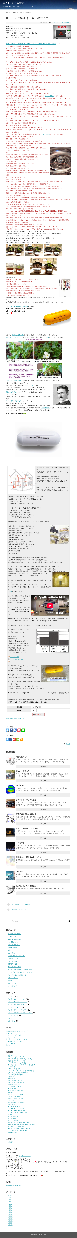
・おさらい (10, 1055)
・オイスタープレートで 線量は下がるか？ (20, 1065)
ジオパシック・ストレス (14, 1041)
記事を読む (43, 766)
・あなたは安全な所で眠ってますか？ (19, 1128)
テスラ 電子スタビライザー (60, 23)
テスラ (68, 744)
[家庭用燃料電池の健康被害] (10, 818)
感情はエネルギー (14, 945)
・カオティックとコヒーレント (16, 1112)
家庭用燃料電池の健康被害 (26, 814)
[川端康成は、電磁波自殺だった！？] (10, 861)
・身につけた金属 (12, 1120)
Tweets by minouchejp (13, 1185)
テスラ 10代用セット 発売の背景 (20, 969)
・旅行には (10, 1077)
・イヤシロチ (10, 1104)
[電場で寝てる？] (10, 760)
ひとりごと (11, 1018)
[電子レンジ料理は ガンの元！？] (15, 730)
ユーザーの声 (14, 657)
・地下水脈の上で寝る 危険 (15, 1126)
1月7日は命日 (12, 961)
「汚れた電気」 (45, 408)
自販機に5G (12, 983)
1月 (10, 1201)
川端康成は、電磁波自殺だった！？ (29, 857)
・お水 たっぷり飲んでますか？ (17, 1073)
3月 (10, 1197)
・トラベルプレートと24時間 (16, 1063)
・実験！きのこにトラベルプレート (18, 1061)
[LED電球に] (10, 875)
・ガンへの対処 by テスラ (14, 1090)
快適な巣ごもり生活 (14, 967)
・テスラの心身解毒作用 (14, 1075)
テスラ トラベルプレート (17, 1004)
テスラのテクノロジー (17, 659)
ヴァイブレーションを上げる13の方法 (20, 972)
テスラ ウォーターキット (17, 999)
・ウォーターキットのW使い (16, 1108)
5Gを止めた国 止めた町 (16, 956)
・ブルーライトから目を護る (16, 1083)
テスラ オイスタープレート (17, 1002)
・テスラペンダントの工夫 (15, 1057)
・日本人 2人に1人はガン (15, 1094)
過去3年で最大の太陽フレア (17, 975)
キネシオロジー (11, 1043)
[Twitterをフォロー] (7, 739)
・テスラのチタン (12, 1118)
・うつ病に (10, 1092)
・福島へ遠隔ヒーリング (14, 1081)
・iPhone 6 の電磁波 (13, 1069)
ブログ (12, 661)
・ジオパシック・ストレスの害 (16, 1130)
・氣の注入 (10, 1114)
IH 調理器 (20, 785)
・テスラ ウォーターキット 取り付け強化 (20, 1071)
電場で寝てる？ (22, 757)
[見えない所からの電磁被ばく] (10, 889)
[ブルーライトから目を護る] (10, 803)
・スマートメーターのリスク (16, 1110)
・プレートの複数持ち (13, 1096)
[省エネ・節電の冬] (10, 775)
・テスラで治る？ (12, 1116)
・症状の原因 (10, 1079)
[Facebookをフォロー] (10, 739)
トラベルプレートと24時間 (21, 904)
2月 (10, 1199)
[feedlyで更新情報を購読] (17, 739)
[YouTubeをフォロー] (14, 739)
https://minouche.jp (25, 1156)
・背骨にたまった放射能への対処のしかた (20, 1124)
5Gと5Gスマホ (13, 942)
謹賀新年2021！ (13, 964)
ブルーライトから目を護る (26, 800)
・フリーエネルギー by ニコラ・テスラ (19, 1059)
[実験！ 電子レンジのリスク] (10, 832)
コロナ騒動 (11, 953)
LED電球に (20, 871)
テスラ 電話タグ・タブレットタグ (20, 1013)
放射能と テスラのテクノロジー (17, 1039)
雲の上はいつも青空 (13, 3)
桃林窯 (8, 1045)
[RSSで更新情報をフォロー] (21, 739)
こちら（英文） (49, 96)
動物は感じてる (13, 958)
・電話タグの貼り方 (13, 1085)
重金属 (10, 980)
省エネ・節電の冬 (22, 771)
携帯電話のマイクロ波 (19, 909)
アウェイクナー (13, 978)
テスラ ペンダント (14, 1007)
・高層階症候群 (11, 1132)
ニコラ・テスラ (30, 385)
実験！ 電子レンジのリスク (27, 828)
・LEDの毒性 (10, 1067)
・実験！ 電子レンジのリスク (16, 1098)
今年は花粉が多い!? (14, 939)
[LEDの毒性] (10, 846)
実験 (47, 337)
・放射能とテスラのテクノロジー (17, 1122)
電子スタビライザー (18, 335)
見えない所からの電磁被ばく (27, 886)
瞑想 (9, 950)
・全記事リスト (11, 1142)
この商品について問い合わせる (15, 719)
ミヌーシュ (11, 1021)
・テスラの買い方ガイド (14, 1087)
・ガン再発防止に (12, 1088)
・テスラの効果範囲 (13, 1106)
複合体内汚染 (12, 947)
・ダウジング (10, 1100)
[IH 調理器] (10, 789)
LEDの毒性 (20, 843)
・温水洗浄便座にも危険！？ (16, 1102)
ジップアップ (12, 986)
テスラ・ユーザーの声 (13, 1035)
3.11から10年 (12, 936)
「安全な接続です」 (14, 934)
